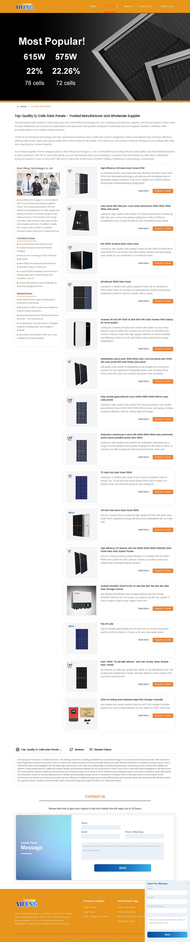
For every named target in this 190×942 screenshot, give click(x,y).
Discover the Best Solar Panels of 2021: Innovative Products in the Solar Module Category (35, 248)
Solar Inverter (90, 907)
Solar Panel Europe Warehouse (133, 916)
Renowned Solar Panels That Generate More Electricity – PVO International (37, 317)
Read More (143, 191)
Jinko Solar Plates (126, 907)
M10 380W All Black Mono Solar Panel (120, 244)
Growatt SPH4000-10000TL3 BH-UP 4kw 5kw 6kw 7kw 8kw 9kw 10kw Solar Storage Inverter (135, 587)
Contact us (145, 6)
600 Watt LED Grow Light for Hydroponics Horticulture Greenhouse (36, 301)
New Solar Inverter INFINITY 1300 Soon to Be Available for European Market (37, 336)
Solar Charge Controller (95, 916)
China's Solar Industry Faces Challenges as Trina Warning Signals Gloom (37, 284)
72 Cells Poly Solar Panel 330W (116, 472)
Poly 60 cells (107, 624)
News (127, 6)
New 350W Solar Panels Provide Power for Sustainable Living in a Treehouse (36, 265)
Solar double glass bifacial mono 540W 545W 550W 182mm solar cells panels (134, 398)
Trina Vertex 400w (126, 912)
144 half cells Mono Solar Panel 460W (120, 510)
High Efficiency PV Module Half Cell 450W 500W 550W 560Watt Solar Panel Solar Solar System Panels (136, 550)
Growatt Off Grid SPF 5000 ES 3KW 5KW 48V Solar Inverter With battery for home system (137, 321)
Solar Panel (89, 912)
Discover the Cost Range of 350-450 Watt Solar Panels (36, 257)
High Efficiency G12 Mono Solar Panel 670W (123, 168)
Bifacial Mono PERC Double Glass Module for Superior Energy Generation (37, 309)
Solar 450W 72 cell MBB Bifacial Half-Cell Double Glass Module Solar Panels (135, 663)
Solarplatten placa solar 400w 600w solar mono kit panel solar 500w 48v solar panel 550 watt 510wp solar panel (136, 360)
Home (93, 6)
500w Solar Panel (126, 921)
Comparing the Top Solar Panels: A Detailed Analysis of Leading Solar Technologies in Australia (37, 327)
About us (166, 6)
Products (110, 6)
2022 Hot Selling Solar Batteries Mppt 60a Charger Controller (132, 699)
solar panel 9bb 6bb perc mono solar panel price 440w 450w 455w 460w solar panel (136, 207)
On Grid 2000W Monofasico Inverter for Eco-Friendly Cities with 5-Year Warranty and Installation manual (37, 275)
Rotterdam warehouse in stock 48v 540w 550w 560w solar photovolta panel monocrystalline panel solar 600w (137, 436)
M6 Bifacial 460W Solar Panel (116, 281)
